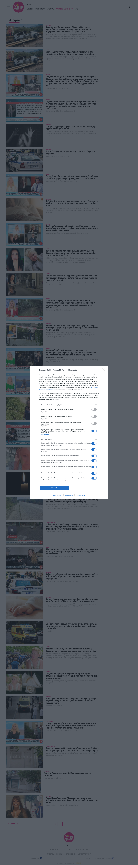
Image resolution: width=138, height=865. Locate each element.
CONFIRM (54, 488)
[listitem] (69, 405)
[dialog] (69, 432)
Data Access (69, 495)
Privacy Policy (80, 495)
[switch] (94, 409)
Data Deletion (57, 495)
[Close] (104, 370)
